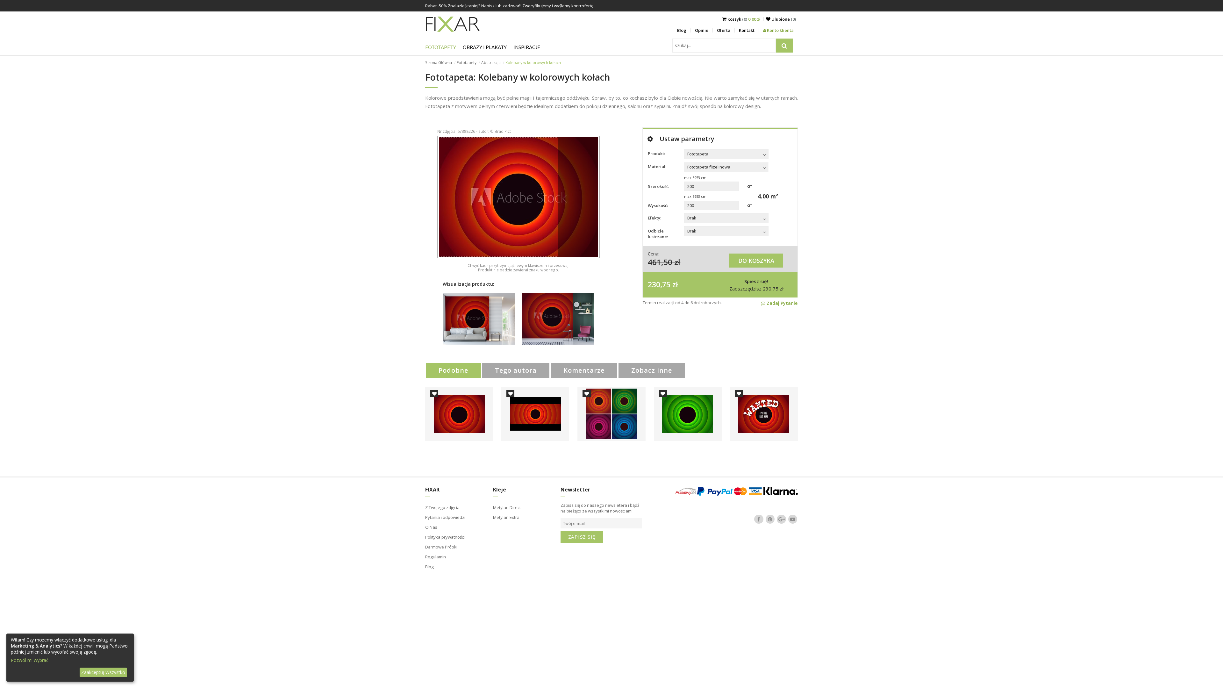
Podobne (453, 370)
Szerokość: (658, 186)
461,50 (660, 262)
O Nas (431, 527)
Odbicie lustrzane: (658, 234)
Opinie (701, 30)
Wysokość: (658, 205)
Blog (681, 30)
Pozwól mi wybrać (29, 660)
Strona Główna (438, 62)
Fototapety (440, 47)
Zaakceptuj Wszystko (103, 672)
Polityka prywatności (445, 537)
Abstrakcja (491, 62)
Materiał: (657, 166)
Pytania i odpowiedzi (445, 517)
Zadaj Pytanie (781, 303)
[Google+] (781, 519)
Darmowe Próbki (441, 547)
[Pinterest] (770, 519)
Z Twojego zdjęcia (442, 507)
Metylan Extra (506, 517)
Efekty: (654, 218)
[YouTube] (793, 519)
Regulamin (435, 557)
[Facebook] (759, 519)
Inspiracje (526, 47)
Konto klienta (780, 30)
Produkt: (656, 153)
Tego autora (516, 370)
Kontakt (747, 30)
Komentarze (583, 370)
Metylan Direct (507, 507)
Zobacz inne (651, 370)
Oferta (723, 30)
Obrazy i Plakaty (485, 47)
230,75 (659, 284)
